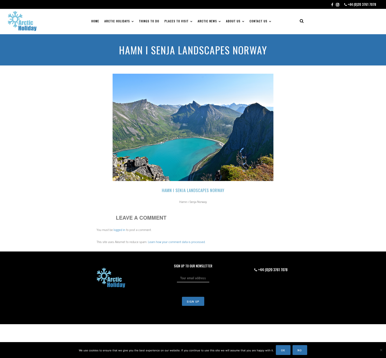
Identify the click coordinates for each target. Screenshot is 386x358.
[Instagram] (337, 5)
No (300, 350)
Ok (283, 350)
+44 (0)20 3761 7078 (361, 4)
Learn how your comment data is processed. (176, 241)
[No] (381, 350)
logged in (119, 229)
